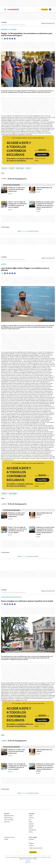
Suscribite (44, 9)
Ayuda (35, 859)
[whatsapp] (5, 38)
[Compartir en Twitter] (10, 38)
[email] (12, 38)
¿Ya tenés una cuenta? (40, 159)
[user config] (50, 9)
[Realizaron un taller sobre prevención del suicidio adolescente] (4, 190)
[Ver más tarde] (2, 39)
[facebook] (7, 38)
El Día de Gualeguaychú (17, 179)
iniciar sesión (24, 231)
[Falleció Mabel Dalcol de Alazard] (32, 190)
